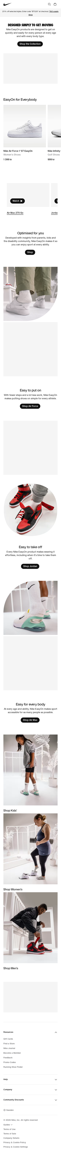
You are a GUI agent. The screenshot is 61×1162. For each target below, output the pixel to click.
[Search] (49, 4)
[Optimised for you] (30, 243)
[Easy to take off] (30, 557)
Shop (31, 15)
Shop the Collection (30, 44)
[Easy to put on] (30, 398)
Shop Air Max (30, 720)
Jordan (55, 213)
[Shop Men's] (30, 931)
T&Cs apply (53, 11)
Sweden (10, 1110)
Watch (15, 201)
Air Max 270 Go (15, 213)
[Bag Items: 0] (55, 4)
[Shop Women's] (30, 852)
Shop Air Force (30, 406)
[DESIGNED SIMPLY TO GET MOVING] (30, 35)
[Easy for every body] (30, 712)
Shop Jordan (30, 566)
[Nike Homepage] (7, 4)
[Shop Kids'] (30, 773)
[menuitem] (8, 1124)
